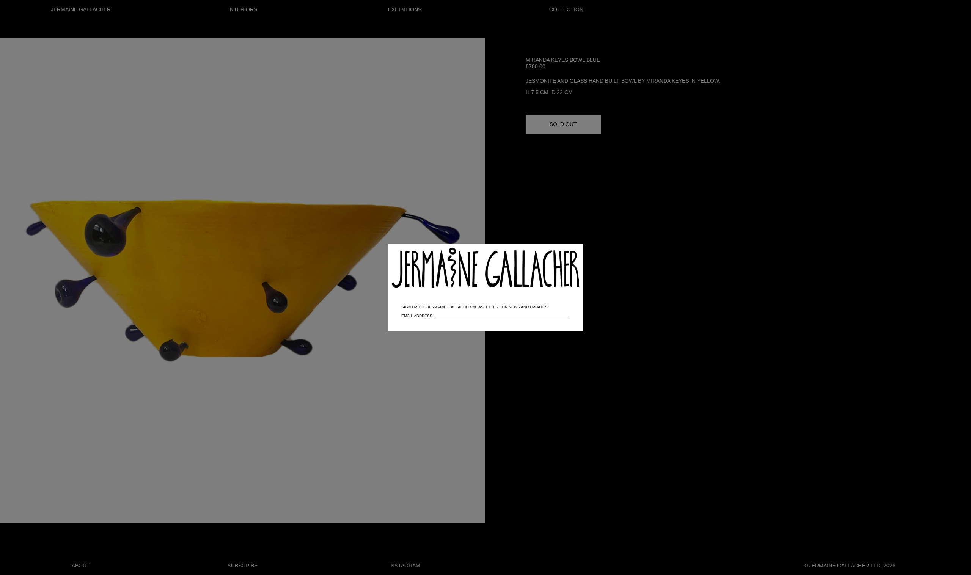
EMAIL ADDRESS (416, 316)
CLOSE (566, 253)
